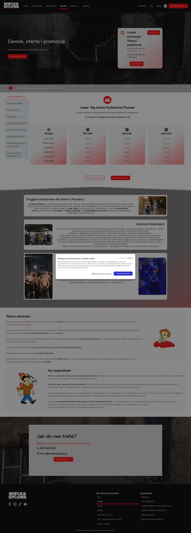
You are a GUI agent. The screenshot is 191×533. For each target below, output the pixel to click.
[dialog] (95, 266)
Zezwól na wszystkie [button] (123, 273)
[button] (102, 273)
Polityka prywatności (82, 267)
